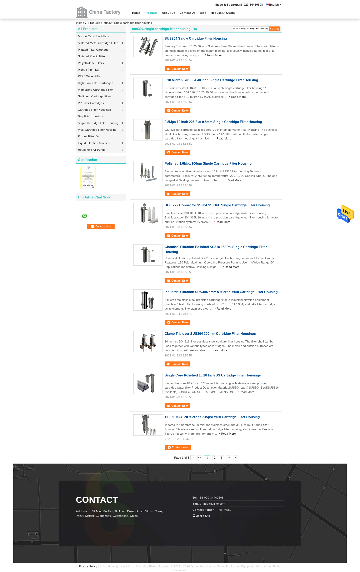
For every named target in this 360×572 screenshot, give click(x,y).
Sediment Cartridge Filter (94, 96)
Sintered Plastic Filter (92, 56)
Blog (203, 12)
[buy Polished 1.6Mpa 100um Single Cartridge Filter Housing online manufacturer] (147, 171)
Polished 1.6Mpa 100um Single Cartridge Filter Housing (208, 163)
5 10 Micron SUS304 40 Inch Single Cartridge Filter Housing (211, 80)
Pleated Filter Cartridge (93, 49)
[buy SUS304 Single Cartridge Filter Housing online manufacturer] (147, 46)
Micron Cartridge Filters (93, 36)
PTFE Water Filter (89, 76)
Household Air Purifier (92, 149)
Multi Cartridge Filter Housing (97, 129)
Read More (214, 55)
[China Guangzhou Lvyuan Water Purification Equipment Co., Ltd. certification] (88, 177)
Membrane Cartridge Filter (95, 89)
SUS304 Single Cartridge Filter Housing (196, 38)
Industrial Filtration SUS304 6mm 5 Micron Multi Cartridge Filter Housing (221, 292)
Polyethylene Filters (91, 63)
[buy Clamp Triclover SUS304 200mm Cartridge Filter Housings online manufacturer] (147, 341)
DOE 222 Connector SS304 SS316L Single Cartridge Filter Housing (217, 205)
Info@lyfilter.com (214, 503)
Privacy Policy (88, 566)
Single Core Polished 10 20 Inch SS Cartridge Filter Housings (213, 375)
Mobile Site (202, 515)
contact (97, 500)
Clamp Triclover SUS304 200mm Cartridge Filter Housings (210, 333)
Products (151, 12)
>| (235, 457)
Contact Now (179, 68)
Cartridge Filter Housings (94, 109)
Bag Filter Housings (91, 116)
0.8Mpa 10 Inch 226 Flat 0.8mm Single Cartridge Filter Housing (213, 122)
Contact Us (187, 12)
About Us (168, 12)
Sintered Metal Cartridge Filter (98, 43)
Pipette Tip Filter (88, 69)
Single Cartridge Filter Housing (98, 123)
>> (228, 457)
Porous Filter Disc (89, 136)
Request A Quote (223, 12)
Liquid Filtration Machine (94, 143)
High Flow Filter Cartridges (95, 83)
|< (193, 457)
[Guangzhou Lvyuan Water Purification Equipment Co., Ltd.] (99, 12)
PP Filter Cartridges (91, 103)
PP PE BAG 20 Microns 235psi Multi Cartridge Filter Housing (212, 417)
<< (199, 457)
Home (136, 12)
